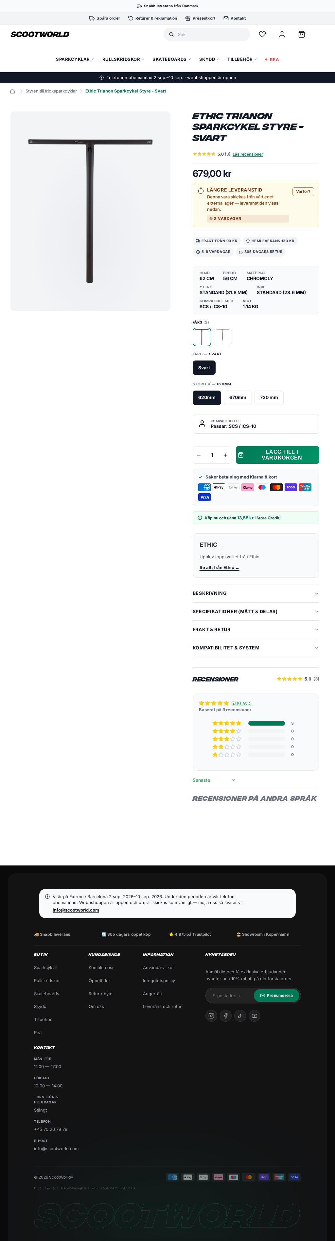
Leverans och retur (162, 1006)
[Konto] (282, 34)
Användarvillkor (158, 967)
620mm (207, 397)
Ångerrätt (152, 993)
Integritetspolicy (159, 980)
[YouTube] (254, 1016)
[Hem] (12, 91)
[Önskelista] (262, 34)
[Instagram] (211, 1016)
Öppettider (99, 980)
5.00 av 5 (241, 703)
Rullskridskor (47, 980)
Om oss (96, 1006)
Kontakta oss (102, 967)
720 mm (269, 397)
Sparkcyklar (45, 967)
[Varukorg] (301, 34)
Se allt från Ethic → (219, 567)
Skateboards (46, 993)
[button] (227, 723)
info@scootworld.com (76, 910)
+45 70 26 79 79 (50, 1129)
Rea (38, 1032)
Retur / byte (101, 993)
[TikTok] (240, 1016)
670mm (237, 397)
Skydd (40, 1006)
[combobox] (211, 34)
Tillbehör (43, 1019)
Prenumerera (280, 995)
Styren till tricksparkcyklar (51, 90)
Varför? (303, 191)
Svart (204, 367)
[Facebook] (226, 1016)
